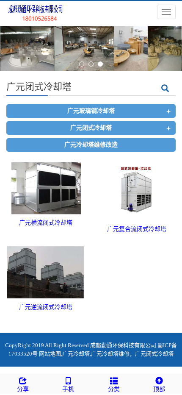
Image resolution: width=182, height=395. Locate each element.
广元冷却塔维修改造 (91, 145)
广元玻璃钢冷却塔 (91, 111)
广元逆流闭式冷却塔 (45, 307)
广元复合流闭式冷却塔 (136, 229)
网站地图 (50, 353)
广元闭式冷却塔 (91, 128)
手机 (68, 389)
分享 (23, 389)
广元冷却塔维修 (110, 353)
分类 (114, 389)
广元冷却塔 (76, 353)
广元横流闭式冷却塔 (45, 223)
